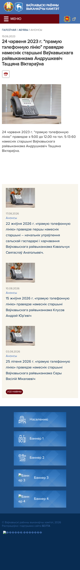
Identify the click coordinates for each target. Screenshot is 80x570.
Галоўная (9, 30)
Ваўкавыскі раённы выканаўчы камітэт (42, 7)
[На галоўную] (8, 7)
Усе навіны (14, 391)
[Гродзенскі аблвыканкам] (69, 19)
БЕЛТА (46, 526)
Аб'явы (23, 30)
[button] (7, 19)
